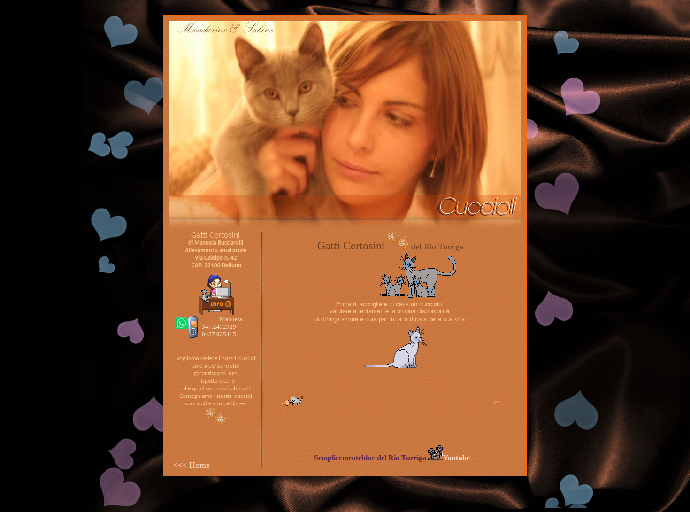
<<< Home (191, 465)
